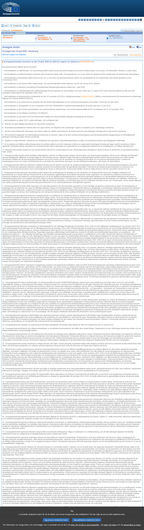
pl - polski (125, 20)
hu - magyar (117, 20)
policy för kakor (110, 525)
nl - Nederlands (122, 20)
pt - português (127, 20)
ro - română (130, 20)
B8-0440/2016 (8, 37)
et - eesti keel (93, 20)
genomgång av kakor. (132, 525)
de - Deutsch (90, 20)
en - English (98, 20)
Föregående (17, 25)
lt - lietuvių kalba (114, 20)
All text (37, 25)
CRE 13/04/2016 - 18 (45, 39)
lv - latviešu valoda (111, 20)
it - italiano (109, 20)
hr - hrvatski (106, 20)
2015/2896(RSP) (16, 30)
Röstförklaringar (79, 41)
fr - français (101, 20)
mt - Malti (119, 20)
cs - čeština (85, 20)
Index (6, 25)
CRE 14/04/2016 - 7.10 (81, 39)
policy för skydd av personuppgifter (85, 525)
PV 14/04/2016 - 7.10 (80, 37)
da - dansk (87, 20)
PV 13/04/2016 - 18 (44, 37)
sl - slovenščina (135, 20)
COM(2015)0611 (87, 96)
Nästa (26, 25)
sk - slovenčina (133, 20)
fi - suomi (138, 20)
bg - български (79, 20)
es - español (82, 20)
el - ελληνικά (95, 20)
